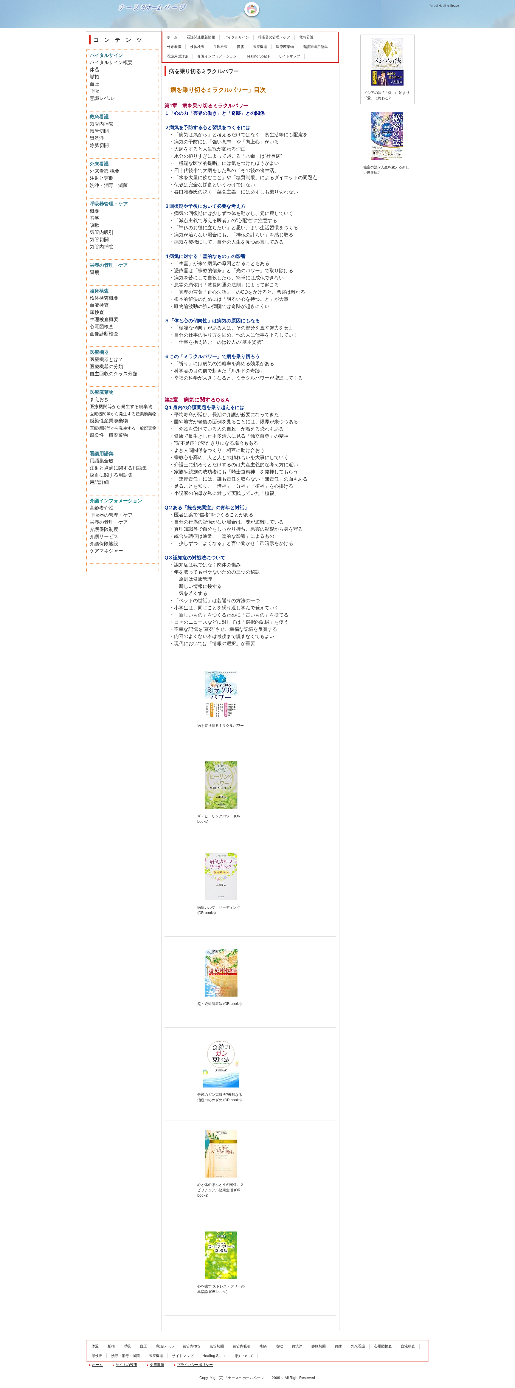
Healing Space (258, 56)
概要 (94, 210)
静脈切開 (99, 145)
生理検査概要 (104, 319)
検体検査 (197, 47)
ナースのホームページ (153, 27)
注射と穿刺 (102, 178)
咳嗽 (94, 225)
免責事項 (157, 1365)
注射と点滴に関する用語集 (118, 467)
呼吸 (94, 91)
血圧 (94, 83)
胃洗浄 (97, 138)
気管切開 (99, 131)
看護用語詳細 (177, 56)
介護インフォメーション (217, 56)
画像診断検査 (104, 333)
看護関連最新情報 (201, 37)
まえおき (99, 399)
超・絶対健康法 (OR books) (219, 1004)
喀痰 (94, 218)
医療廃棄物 (285, 47)
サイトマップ (289, 56)
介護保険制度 (104, 529)
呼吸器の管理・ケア (274, 37)
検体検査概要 (104, 297)
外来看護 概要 (105, 171)
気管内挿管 (102, 123)
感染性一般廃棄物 (109, 435)
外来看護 (174, 47)
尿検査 (97, 312)
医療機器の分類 (106, 366)
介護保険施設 (104, 543)
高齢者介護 (102, 507)
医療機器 (260, 47)
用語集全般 (102, 460)
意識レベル (102, 98)
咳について (244, 1356)
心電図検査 (102, 326)
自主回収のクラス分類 (113, 373)
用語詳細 (99, 482)
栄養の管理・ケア (109, 522)
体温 (94, 69)
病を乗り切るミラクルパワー (220, 726)
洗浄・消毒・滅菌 (109, 185)
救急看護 (306, 37)
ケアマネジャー (106, 550)
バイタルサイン (236, 37)
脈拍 (94, 76)
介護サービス (104, 536)
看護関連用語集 (315, 47)
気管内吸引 (102, 232)
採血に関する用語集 (111, 475)
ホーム (172, 37)
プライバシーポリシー (195, 1365)
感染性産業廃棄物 (109, 420)
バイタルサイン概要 (111, 62)
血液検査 (99, 305)
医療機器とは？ (106, 359)
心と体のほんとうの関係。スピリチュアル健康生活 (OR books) (220, 1190)
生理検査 (220, 47)
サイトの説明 (126, 1365)
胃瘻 (240, 47)
